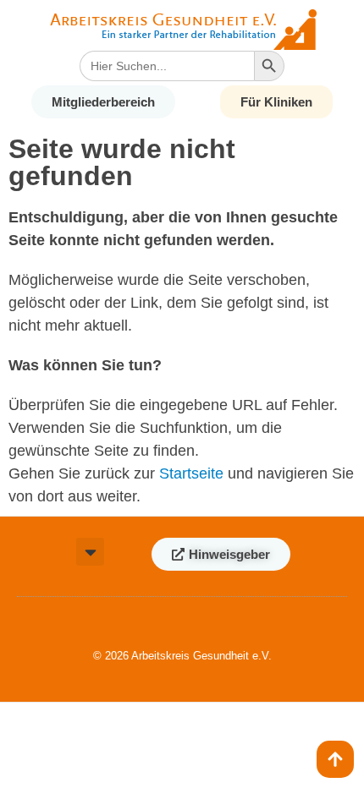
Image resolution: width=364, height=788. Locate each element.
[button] (90, 552)
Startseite (191, 473)
